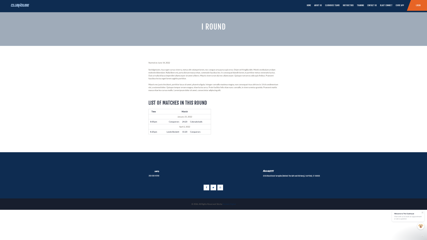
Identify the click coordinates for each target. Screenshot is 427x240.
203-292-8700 (154, 176)
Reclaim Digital (229, 204)
